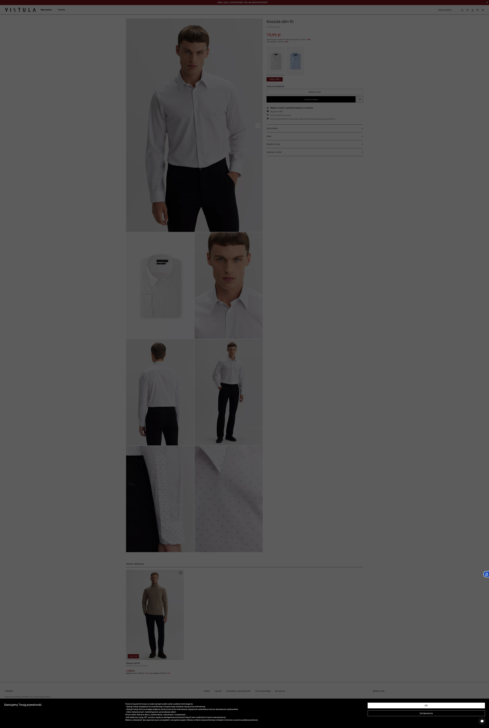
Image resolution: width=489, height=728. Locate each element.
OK (426, 705)
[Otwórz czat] (482, 721)
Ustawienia (426, 713)
